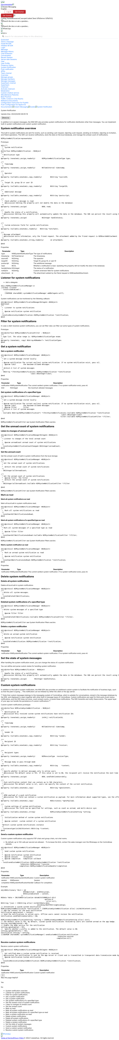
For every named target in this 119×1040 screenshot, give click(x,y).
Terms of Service (7, 1038)
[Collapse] (3, 975)
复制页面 (6, 118)
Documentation (6, 4)
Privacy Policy (18, 1038)
